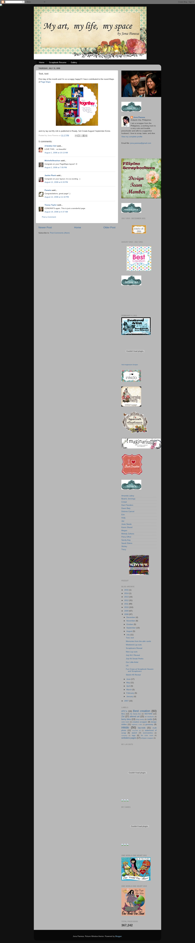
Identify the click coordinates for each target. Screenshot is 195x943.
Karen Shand (126, 527)
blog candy (140, 719)
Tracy (123, 549)
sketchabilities (148, 733)
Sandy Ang (125, 540)
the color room (147, 735)
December (131, 617)
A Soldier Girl (50, 146)
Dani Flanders (127, 505)
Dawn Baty (125, 508)
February (130, 693)
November (131, 621)
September (131, 628)
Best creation (141, 711)
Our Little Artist (132, 662)
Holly (123, 518)
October (130, 624)
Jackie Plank (50, 175)
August (129, 631)
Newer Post (45, 227)
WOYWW (148, 714)
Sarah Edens (126, 543)
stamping (124, 735)
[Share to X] (81, 135)
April (128, 686)
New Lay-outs (131, 652)
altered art (134, 716)
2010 (126, 607)
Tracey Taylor (51, 205)
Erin (123, 515)
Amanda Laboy (127, 496)
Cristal (124, 502)
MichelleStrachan (52, 161)
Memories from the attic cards (138, 641)
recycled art (136, 730)
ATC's (124, 711)
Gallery (74, 62)
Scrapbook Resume (57, 62)
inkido (125, 727)
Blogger (118, 936)
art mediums (149, 717)
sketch (134, 733)
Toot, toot (130, 638)
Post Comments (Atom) (60, 233)
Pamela (48, 190)
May (128, 683)
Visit (129, 364)
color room (125, 722)
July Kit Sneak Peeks (134, 659)
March (129, 690)
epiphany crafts (137, 724)
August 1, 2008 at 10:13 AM (56, 153)
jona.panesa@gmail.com (140, 143)
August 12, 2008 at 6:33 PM (56, 182)
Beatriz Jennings (128, 499)
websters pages (128, 738)
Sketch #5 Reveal (133, 675)
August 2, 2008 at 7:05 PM (56, 167)
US (127, 666)
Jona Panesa (139, 117)
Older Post (109, 227)
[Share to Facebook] (83, 135)
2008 (126, 614)
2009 (126, 611)
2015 (126, 590)
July (128, 635)
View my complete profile (131, 137)
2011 (126, 604)
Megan (124, 531)
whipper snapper (147, 738)
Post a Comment (49, 217)
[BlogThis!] (78, 135)
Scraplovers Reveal (134, 648)
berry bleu (126, 719)
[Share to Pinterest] (86, 135)
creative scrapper (139, 722)
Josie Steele (126, 524)
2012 (126, 600)
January (130, 696)
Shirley (124, 546)
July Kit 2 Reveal (133, 655)
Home (41, 62)
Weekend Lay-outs (134, 645)
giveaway (149, 724)
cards (149, 719)
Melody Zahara (127, 534)
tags (133, 735)
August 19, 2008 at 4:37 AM (56, 212)
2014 (126, 593)
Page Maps (46, 82)
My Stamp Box (135, 714)
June (128, 679)
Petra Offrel (126, 537)
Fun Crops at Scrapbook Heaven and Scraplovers (139, 670)
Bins (123, 714)
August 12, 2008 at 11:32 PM (57, 197)
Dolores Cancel (127, 511)
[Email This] (76, 135)
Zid (122, 716)
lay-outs (141, 727)
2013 (126, 597)
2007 (126, 701)
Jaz (122, 521)
